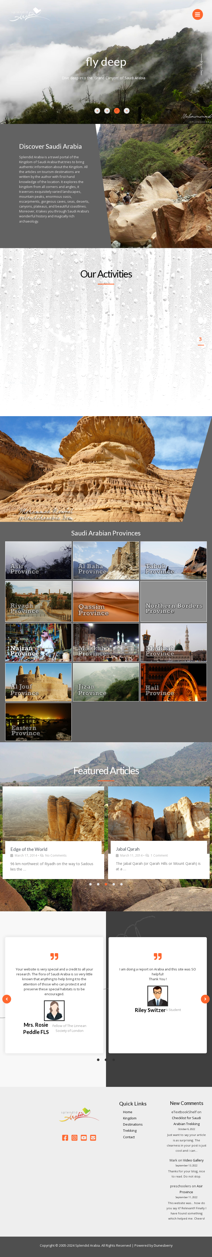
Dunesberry (163, 1245)
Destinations (133, 1124)
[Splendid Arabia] (29, 14)
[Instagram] (74, 1137)
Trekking (130, 1130)
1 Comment (53, 855)
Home (127, 1112)
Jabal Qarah (22, 849)
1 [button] (200, 314)
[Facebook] (65, 1137)
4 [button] (200, 351)
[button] (12, 383)
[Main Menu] (197, 14)
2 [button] (200, 326)
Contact (129, 1137)
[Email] (93, 1137)
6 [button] (200, 375)
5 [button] (200, 363)
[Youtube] (83, 1137)
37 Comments (162, 859)
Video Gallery (193, 1160)
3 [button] (200, 339)
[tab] (97, 111)
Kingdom (130, 1118)
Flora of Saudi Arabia (136, 852)
